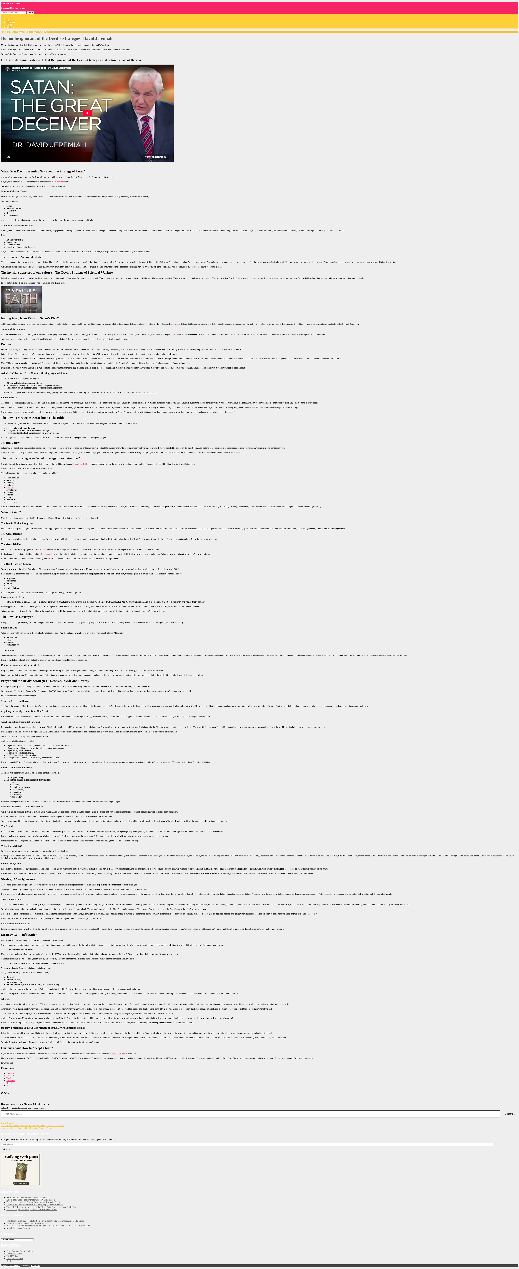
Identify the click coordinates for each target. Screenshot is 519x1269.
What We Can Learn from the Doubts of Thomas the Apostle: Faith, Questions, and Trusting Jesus (48, 1226)
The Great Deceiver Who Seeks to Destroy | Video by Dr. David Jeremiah (32, 1125)
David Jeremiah (7, 1123)
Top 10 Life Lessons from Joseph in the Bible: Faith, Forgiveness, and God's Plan (41, 1207)
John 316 (10, 27)
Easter (9, 25)
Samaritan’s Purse (14, 1254)
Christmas (10, 22)
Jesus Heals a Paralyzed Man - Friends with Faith (27, 1197)
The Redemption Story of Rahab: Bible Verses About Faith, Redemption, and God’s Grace (45, 1221)
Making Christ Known (10, 3)
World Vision (12, 1256)
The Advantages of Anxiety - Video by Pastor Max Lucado (31, 1209)
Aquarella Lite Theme (10, 1265)
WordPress (35, 1265)
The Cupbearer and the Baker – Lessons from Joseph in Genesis (33, 1202)
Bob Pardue (45, 32)
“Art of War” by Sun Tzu (146, 392)
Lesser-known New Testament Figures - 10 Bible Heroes (30, 1200)
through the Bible (80, 464)
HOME (9, 20)
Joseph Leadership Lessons (18, 1228)
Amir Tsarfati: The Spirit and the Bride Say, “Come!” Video (26, 1128)
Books (9, 1261)
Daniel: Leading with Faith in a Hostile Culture (26, 1223)
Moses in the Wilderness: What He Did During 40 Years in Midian (34, 1205)
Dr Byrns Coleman (14, 1258)
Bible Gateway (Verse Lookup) (19, 1251)
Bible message (57, 182)
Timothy (177, 324)
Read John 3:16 (118, 1054)
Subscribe (510, 1114)
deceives (10, 487)
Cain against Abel (48, 554)
